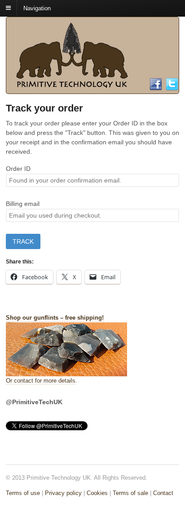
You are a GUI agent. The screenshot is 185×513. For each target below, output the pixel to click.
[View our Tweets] (172, 87)
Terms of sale (130, 493)
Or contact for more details (40, 380)
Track (23, 241)
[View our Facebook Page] (156, 87)
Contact (163, 493)
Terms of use (23, 493)
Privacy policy (63, 493)
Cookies (97, 493)
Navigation (37, 7)
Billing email (23, 203)
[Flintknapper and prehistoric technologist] (71, 84)
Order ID (18, 168)
